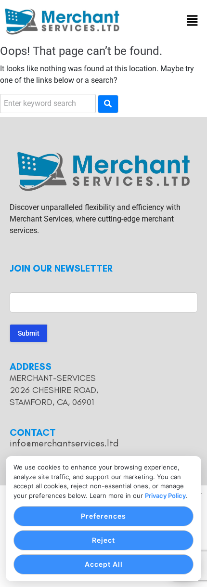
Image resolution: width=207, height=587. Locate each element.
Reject (103, 540)
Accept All (104, 564)
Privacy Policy (165, 495)
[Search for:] (48, 103)
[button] (192, 21)
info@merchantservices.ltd (64, 443)
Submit (28, 333)
